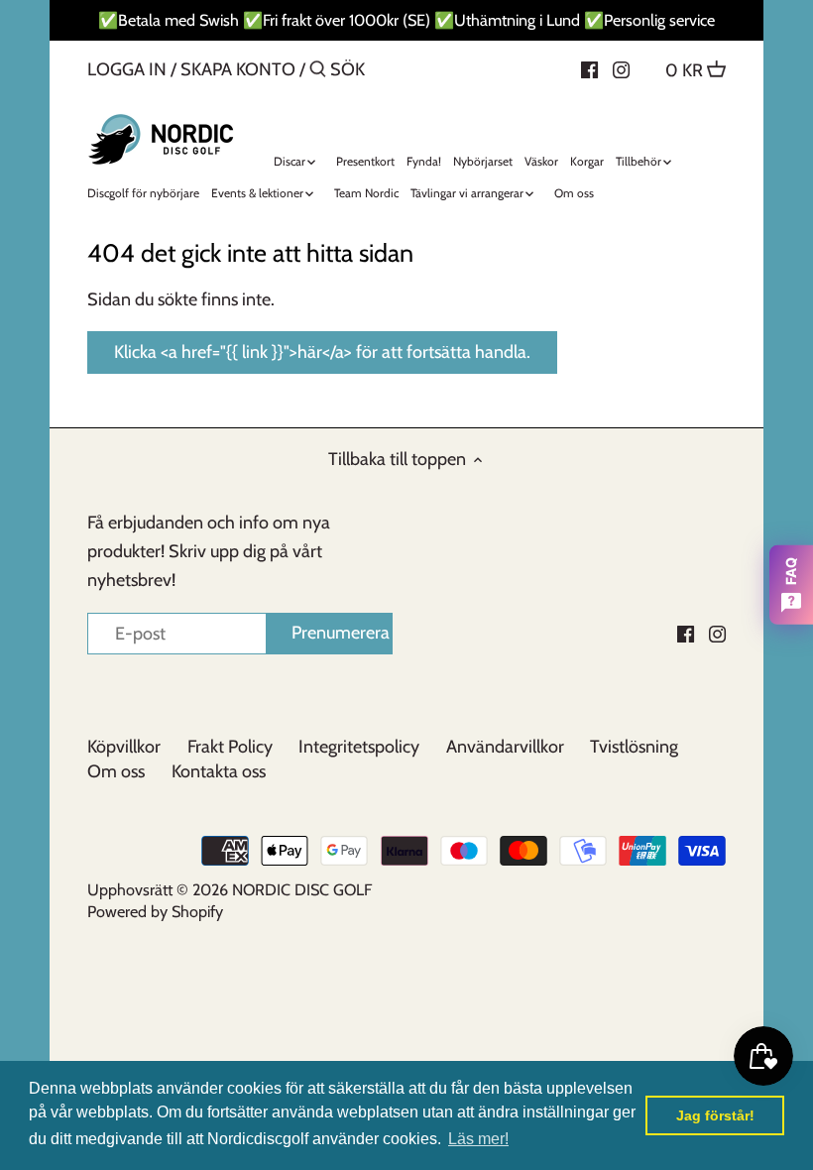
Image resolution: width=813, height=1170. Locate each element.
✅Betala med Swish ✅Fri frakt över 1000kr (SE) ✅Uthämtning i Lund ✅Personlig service (406, 20)
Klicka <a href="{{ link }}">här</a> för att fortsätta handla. (322, 352)
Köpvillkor (124, 747)
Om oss (116, 771)
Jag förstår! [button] (715, 1115)
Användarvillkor (505, 747)
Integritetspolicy (358, 747)
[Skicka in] (317, 72)
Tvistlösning (634, 747)
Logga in (127, 69)
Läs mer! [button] (478, 1138)
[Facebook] (589, 68)
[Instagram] (621, 68)
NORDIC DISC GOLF (302, 889)
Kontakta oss (219, 771)
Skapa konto (237, 69)
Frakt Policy (230, 747)
